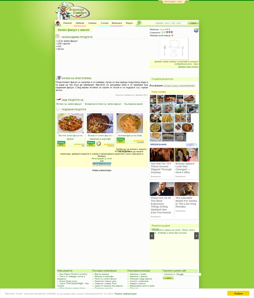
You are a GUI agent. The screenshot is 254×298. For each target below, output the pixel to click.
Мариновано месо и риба (142, 286)
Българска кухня (134, 104)
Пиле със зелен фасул (106, 279)
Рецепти (67, 23)
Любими (80, 23)
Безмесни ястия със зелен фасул (103, 104)
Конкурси (117, 23)
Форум (129, 23)
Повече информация (126, 293)
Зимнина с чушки (138, 274)
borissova (111, 146)
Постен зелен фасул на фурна (70, 137)
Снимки (92, 23)
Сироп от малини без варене (109, 286)
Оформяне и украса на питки (166, 230)
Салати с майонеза (139, 281)
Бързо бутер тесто (68, 281)
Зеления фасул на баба (130, 135)
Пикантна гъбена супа (105, 281)
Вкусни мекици (102, 274)
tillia (83, 146)
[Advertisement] (145, 12)
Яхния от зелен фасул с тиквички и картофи (100, 137)
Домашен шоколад (104, 288)
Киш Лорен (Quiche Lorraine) (73, 274)
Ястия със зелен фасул (69, 104)
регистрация (169, 1)
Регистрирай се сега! (102, 158)
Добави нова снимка (188, 67)
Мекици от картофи (104, 276)
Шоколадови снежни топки (72, 288)
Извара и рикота (138, 283)
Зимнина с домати (139, 276)
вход (179, 1)
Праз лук (134, 288)
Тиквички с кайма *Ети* (106, 283)
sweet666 (140, 142)
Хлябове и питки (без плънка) (172, 233)
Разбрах (238, 293)
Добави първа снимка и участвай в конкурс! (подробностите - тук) (176, 62)
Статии (104, 23)
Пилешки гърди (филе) (141, 279)
